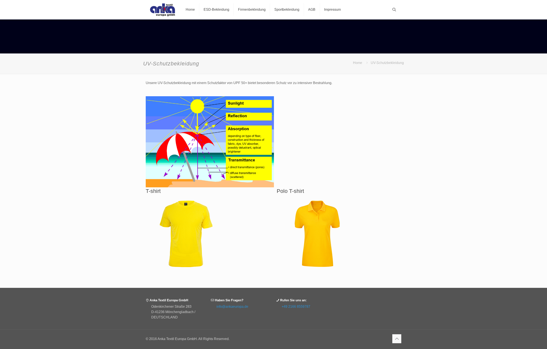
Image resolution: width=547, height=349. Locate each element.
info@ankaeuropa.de (232, 306)
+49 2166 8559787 (296, 306)
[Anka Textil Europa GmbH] (162, 9)
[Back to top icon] (396, 338)
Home (357, 63)
